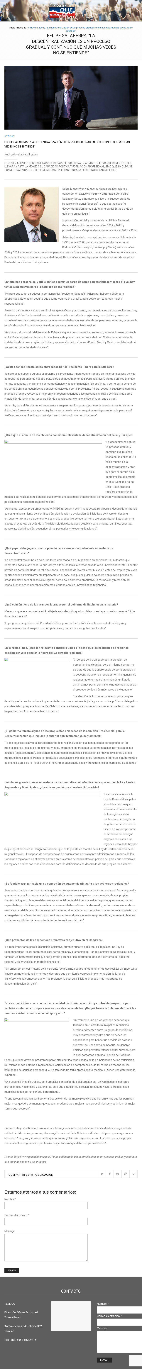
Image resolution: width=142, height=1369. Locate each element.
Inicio (12, 27)
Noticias (21, 27)
